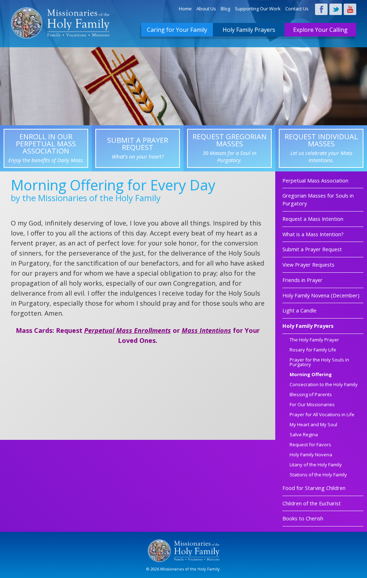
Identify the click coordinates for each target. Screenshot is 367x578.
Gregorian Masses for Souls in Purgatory (318, 199)
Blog (225, 8)
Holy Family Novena (311, 455)
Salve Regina (304, 435)
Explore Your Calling (320, 30)
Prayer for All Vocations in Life (322, 415)
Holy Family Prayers (249, 30)
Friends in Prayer (302, 280)
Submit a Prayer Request (312, 249)
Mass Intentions (206, 330)
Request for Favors (310, 445)
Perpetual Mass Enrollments (127, 330)
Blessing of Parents (311, 395)
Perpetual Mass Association (315, 180)
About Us (206, 8)
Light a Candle (299, 310)
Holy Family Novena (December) (320, 295)
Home (185, 8)
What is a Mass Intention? (313, 234)
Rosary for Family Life (313, 350)
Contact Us (297, 8)
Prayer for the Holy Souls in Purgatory (319, 363)
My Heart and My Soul (313, 425)
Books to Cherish (302, 518)
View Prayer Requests (308, 264)
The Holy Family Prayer (314, 340)
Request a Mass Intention (312, 218)
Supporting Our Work (258, 8)
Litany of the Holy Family (316, 465)
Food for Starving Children (313, 488)
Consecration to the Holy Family (324, 385)
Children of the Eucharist (311, 503)
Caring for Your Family (177, 30)
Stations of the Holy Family (318, 475)
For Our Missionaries (312, 405)
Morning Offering (311, 375)
